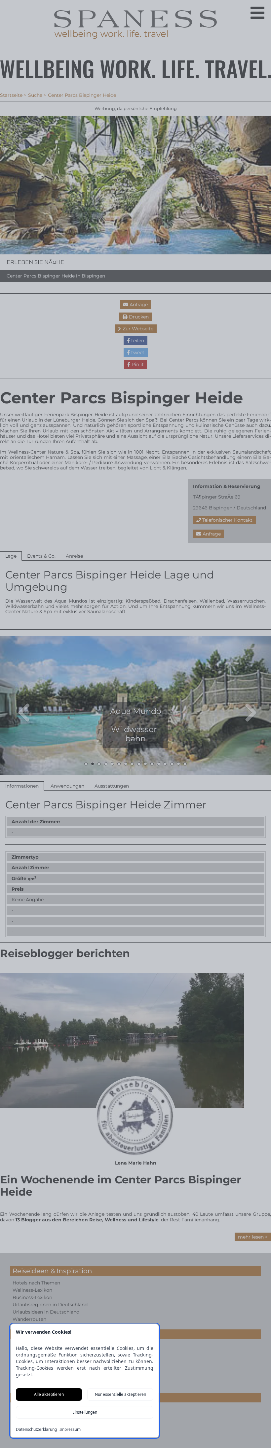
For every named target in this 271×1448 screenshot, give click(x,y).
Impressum (70, 1429)
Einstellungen (84, 1412)
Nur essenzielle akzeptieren (120, 1394)
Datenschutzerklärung (36, 1429)
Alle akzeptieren (49, 1394)
